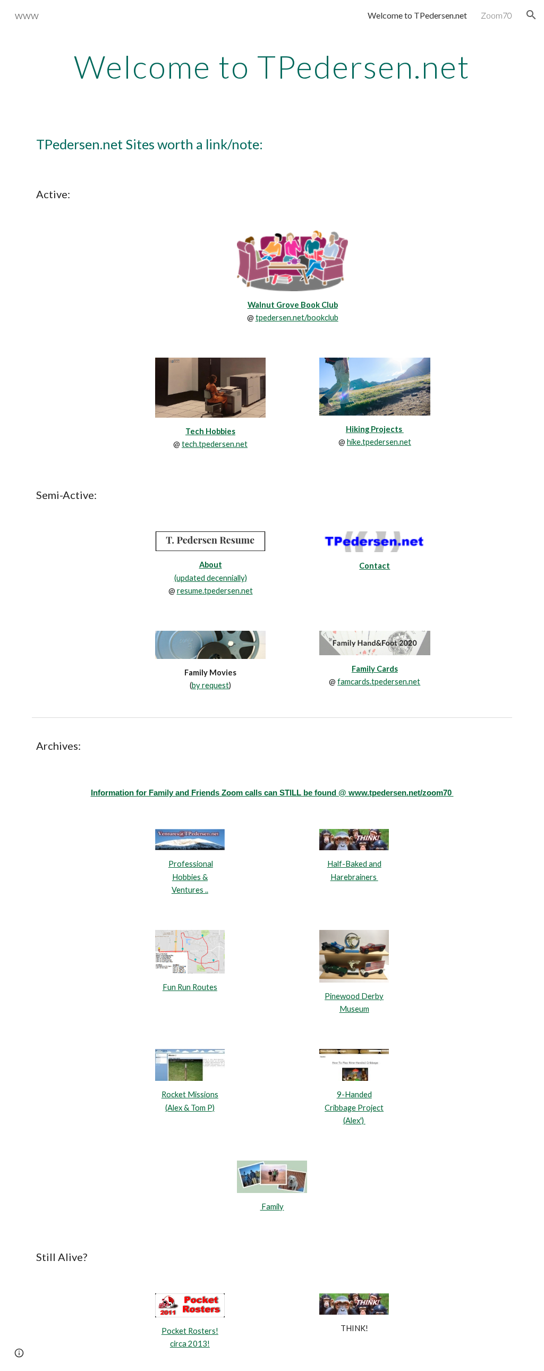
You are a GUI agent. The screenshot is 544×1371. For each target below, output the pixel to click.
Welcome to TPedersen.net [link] (417, 15)
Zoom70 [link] (496, 15)
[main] (272, 66)
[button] (531, 15)
